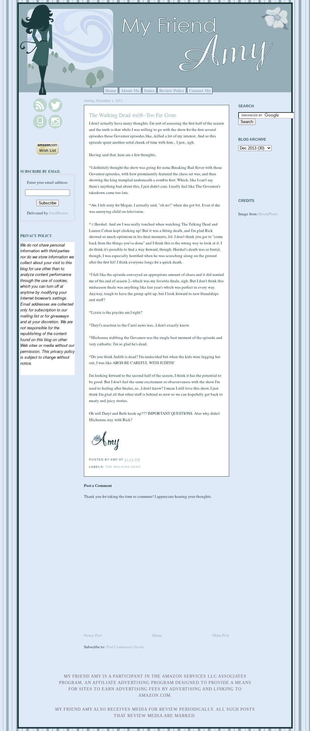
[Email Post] (142, 459)
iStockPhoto (268, 213)
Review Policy (171, 90)
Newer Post (93, 635)
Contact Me (200, 90)
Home (110, 90)
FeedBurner (58, 213)
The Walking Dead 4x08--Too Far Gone (132, 115)
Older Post (220, 635)
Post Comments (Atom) (125, 646)
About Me (130, 90)
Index (149, 90)
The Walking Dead (123, 466)
